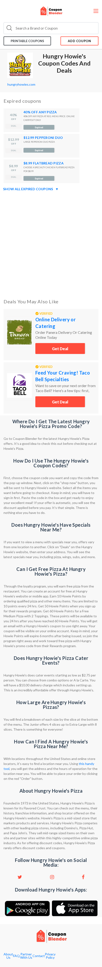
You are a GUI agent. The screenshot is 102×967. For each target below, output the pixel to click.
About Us (8, 956)
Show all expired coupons (31, 189)
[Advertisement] (51, 244)
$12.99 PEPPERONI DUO (43, 138)
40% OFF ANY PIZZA (40, 112)
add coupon (79, 41)
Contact (38, 956)
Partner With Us (26, 956)
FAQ (16, 956)
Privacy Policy (50, 956)
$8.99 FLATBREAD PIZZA (43, 163)
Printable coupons (27, 41)
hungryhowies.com (21, 84)
